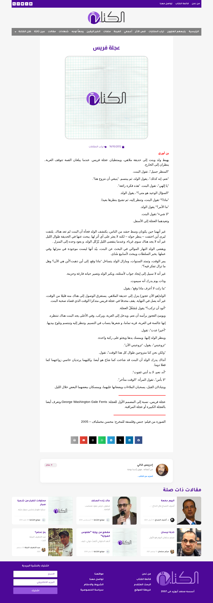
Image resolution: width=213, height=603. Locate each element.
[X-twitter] (26, 3)
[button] (138, 440)
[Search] (14, 3)
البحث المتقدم (142, 585)
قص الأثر (140, 31)
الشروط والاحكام (94, 585)
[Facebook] (30, 3)
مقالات (52, 31)
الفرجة (117, 31)
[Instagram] (18, 3)
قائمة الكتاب (182, 4)
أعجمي (128, 31)
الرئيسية (194, 31)
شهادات (64, 31)
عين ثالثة (39, 31)
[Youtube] (22, 3)
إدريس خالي (145, 465)
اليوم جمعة (167, 501)
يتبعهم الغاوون (176, 31)
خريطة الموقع (142, 590)
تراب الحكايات (156, 31)
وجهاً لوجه (78, 31)
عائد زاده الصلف (100, 501)
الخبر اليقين (93, 31)
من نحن (196, 4)
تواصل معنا (166, 4)
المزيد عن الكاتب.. (145, 476)
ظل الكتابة (24, 31)
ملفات (107, 31)
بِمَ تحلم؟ (40, 532)
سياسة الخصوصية (92, 590)
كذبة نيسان (167, 532)
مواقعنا (99, 574)
